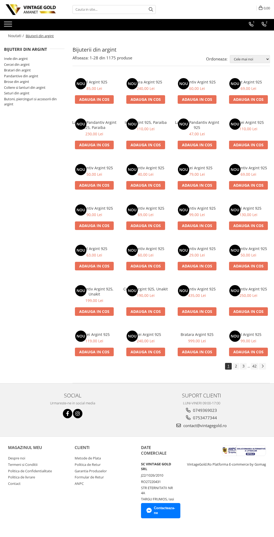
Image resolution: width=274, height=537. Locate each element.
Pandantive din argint (21, 76)
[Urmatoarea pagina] (262, 366)
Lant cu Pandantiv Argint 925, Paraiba (94, 125)
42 (254, 366)
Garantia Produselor (91, 471)
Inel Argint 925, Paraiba (146, 122)
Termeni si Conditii (22, 464)
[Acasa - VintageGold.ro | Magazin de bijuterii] (31, 9)
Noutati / (16, 35)
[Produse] (8, 26)
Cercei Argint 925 (248, 122)
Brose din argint (16, 81)
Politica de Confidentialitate (30, 471)
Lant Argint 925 (248, 82)
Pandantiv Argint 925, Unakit (94, 291)
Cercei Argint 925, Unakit (145, 288)
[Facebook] (67, 413)
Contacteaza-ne (164, 510)
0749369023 (204, 410)
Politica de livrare (21, 477)
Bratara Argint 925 (145, 82)
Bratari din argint (17, 70)
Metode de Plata (88, 458)
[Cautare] (151, 9)
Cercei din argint (17, 64)
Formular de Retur (89, 477)
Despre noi (16, 458)
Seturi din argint (16, 93)
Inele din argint (16, 58)
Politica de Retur (88, 464)
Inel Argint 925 (94, 82)
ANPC (79, 483)
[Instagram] (77, 413)
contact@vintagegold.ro (204, 425)
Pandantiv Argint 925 (197, 82)
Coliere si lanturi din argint (24, 87)
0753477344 (204, 417)
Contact (14, 483)
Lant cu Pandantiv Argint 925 (197, 125)
